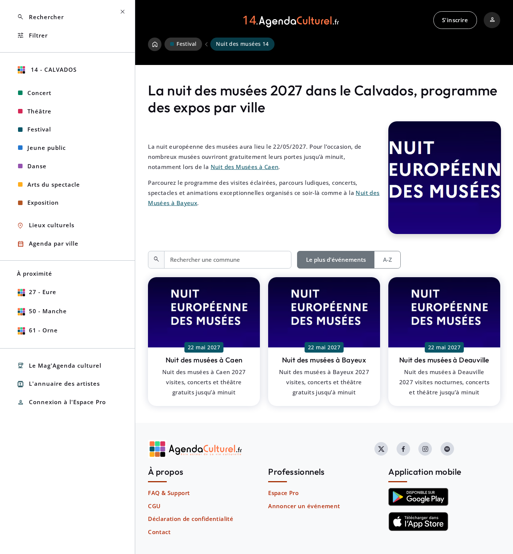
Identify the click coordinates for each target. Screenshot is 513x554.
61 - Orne (43, 330)
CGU (154, 506)
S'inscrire (455, 20)
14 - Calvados (53, 69)
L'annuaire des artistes (58, 384)
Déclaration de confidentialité (190, 518)
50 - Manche (48, 311)
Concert (39, 93)
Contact (159, 532)
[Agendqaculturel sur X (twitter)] (381, 449)
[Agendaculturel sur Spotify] (447, 449)
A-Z (387, 259)
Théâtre (39, 111)
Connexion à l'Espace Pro (61, 402)
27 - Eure (42, 292)
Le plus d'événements (336, 259)
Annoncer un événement (304, 506)
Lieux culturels (45, 225)
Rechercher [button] (40, 17)
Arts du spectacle (53, 184)
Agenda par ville (47, 244)
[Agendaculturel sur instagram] (425, 449)
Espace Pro (283, 493)
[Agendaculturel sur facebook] (403, 449)
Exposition (43, 202)
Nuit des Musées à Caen (245, 167)
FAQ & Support (169, 493)
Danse (37, 166)
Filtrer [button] (32, 35)
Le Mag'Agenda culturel (59, 365)
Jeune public (46, 147)
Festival (39, 129)
